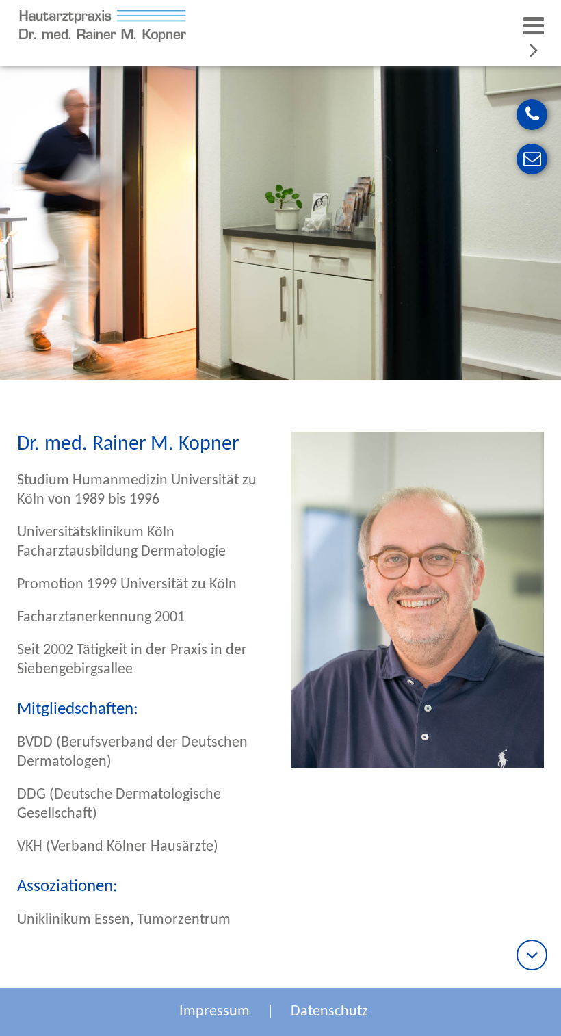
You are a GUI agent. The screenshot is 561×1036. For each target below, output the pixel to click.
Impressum (214, 1012)
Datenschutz (329, 1012)
